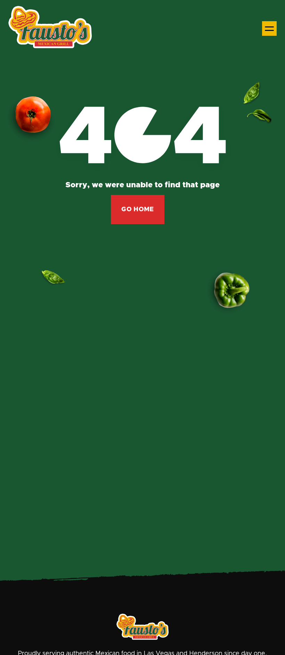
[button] (269, 28)
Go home (137, 209)
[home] (50, 28)
